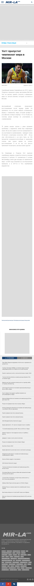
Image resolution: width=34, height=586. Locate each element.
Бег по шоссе (18, 560)
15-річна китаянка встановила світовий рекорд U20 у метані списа (15, 467)
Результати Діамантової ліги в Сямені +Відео (13, 442)
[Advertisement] (17, 23)
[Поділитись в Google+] (8, 584)
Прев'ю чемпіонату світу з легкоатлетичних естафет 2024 (16, 373)
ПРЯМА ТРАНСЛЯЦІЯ (8, 43)
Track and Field (16, 556)
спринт (19, 569)
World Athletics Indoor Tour (7, 560)
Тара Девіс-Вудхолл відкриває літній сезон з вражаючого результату (16, 363)
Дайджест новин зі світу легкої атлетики (12, 438)
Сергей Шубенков (20, 564)
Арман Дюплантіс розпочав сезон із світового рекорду (16, 449)
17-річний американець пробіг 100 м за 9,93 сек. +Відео (16, 428)
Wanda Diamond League (5, 558)
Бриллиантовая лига (26, 560)
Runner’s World (23, 554)
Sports (7, 556)
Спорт (25, 564)
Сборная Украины (12, 564)
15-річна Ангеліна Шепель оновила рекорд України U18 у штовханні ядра (16, 377)
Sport (3, 556)
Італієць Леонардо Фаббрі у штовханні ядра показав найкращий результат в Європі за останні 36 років (15, 368)
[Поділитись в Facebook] (3, 584)
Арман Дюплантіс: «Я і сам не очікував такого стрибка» (16, 424)
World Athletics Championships (23, 558)
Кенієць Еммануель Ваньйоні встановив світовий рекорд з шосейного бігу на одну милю (16, 408)
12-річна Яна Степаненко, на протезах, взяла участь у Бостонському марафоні (15, 478)
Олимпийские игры (23, 562)
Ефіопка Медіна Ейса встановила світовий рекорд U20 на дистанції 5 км (16, 399)
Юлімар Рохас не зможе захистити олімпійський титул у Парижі (16, 487)
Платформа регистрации (19, 320)
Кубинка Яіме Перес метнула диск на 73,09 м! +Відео (15, 483)
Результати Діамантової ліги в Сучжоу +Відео (13, 403)
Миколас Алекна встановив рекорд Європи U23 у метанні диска (16, 497)
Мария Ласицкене (16, 562)
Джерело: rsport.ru (28, 85)
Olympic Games (4, 554)
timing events (27, 320)
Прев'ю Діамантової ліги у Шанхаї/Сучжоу (12, 413)
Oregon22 (10, 554)
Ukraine (22, 556)
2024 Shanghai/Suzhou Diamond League (11, 421)
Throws (11, 556)
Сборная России (5, 564)
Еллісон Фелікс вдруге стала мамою (11, 459)
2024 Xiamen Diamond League (9, 463)
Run (18, 554)
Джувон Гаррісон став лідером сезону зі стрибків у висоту (15, 433)
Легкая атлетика (8, 562)
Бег (14, 560)
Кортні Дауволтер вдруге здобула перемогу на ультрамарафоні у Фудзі (14, 393)
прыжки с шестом (13, 569)
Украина (29, 564)
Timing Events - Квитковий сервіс (8, 580)
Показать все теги (25, 569)
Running (29, 554)
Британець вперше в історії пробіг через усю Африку (15, 492)
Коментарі (25, 358)
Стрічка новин (10, 358)
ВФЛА (3, 562)
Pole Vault (15, 554)
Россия (30, 562)
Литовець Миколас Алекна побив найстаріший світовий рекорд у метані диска (16, 473)
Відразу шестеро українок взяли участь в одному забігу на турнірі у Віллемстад (16, 383)
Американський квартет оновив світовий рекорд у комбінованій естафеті (15, 454)
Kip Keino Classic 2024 (7, 446)
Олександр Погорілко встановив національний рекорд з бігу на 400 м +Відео (16, 388)
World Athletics (14, 558)
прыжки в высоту (5, 569)
